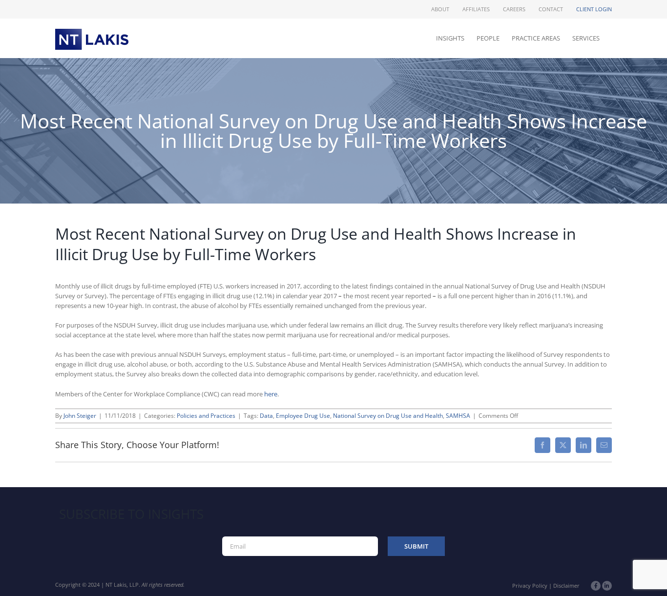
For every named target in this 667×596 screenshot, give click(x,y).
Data (266, 415)
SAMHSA (458, 415)
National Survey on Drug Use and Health (388, 415)
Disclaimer (566, 585)
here (270, 394)
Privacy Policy (529, 585)
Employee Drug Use (303, 415)
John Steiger (79, 415)
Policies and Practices (206, 415)
